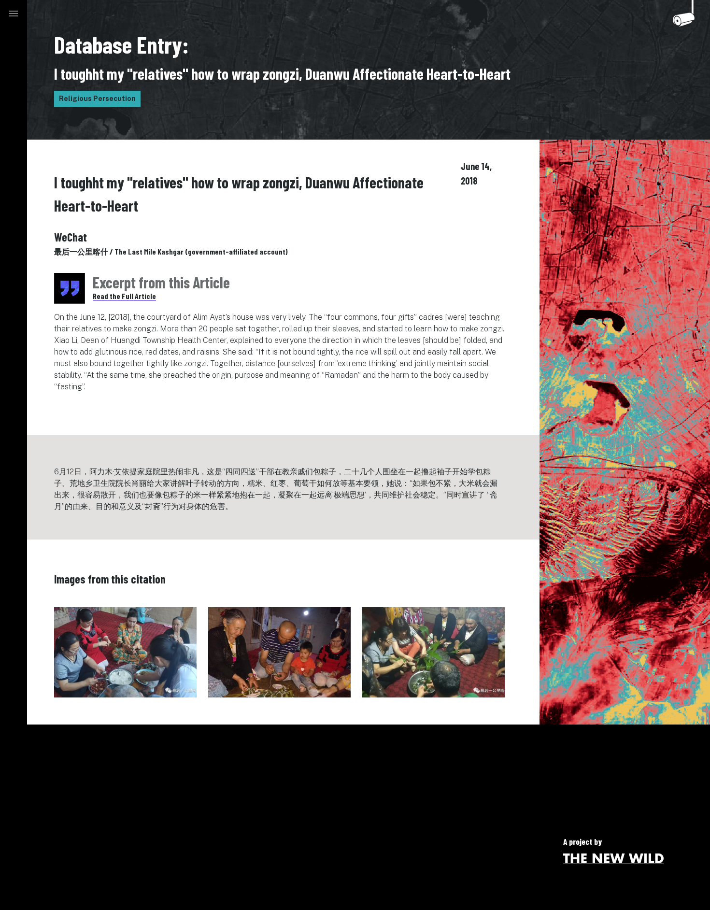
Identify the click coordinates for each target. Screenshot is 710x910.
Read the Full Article (124, 295)
